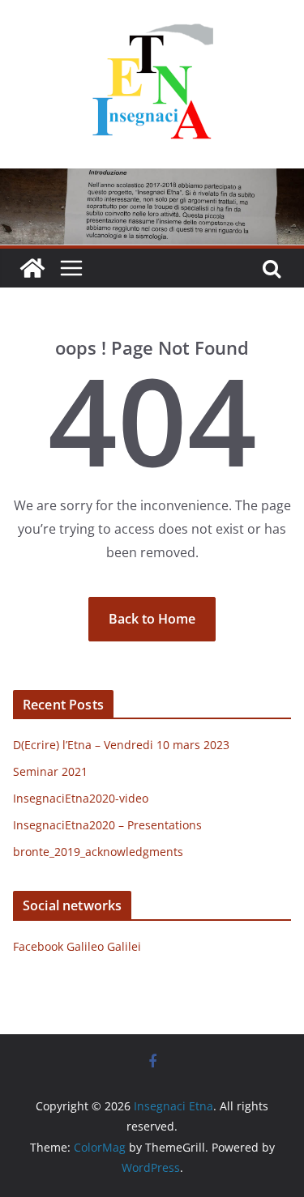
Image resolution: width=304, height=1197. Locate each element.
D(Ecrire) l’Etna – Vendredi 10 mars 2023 (121, 744)
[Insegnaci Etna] (152, 180)
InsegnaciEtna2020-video (80, 798)
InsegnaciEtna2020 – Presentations (107, 825)
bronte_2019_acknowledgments (98, 851)
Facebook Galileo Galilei (77, 946)
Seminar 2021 (50, 771)
